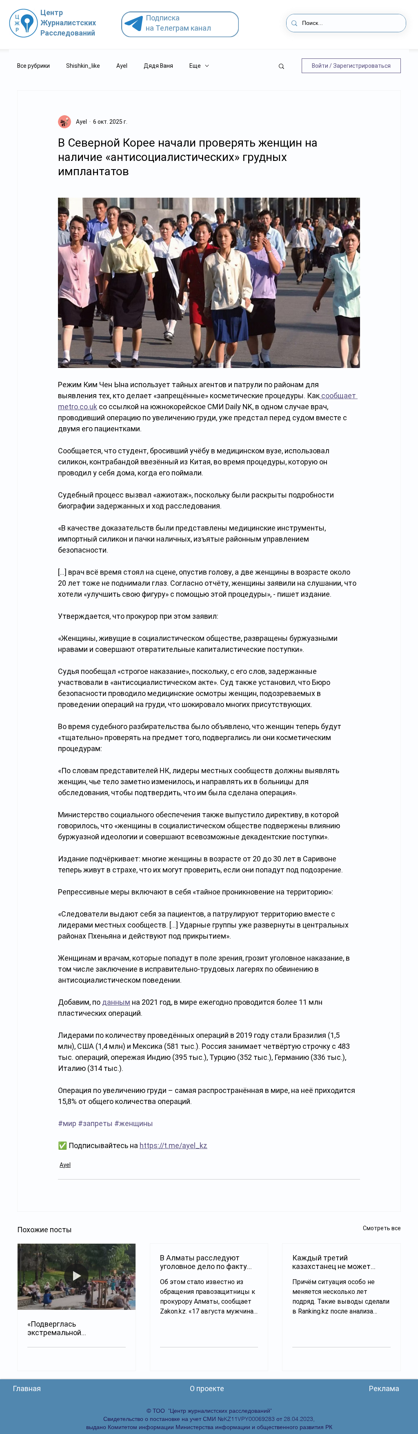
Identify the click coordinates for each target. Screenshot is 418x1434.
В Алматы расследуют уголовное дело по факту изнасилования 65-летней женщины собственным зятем (205, 1262)
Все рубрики (33, 65)
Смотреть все (382, 1228)
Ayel (121, 65)
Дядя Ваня (158, 65)
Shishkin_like (83, 65)
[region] (183, 24)
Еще (195, 65)
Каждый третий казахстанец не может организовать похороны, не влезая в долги (339, 1262)
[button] (281, 65)
